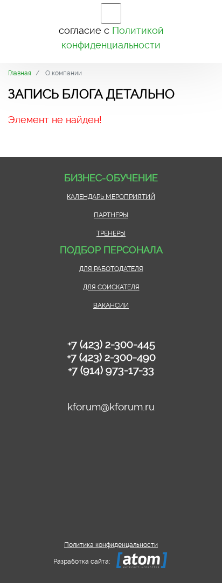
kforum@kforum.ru (111, 407)
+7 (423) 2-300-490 (111, 357)
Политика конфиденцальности (111, 545)
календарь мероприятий (111, 197)
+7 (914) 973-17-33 (111, 370)
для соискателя (111, 287)
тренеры (111, 233)
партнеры (111, 215)
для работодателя (111, 269)
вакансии (111, 305)
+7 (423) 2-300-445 (111, 344)
